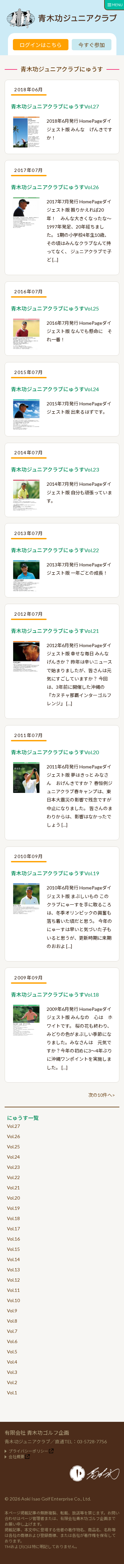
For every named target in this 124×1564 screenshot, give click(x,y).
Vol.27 (13, 1126)
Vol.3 (12, 1372)
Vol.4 (12, 1362)
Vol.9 (12, 1310)
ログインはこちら (41, 45)
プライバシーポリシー (28, 1451)
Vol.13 (13, 1269)
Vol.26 (13, 1136)
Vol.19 (13, 1208)
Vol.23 (13, 1167)
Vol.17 (13, 1228)
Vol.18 (13, 1218)
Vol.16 (13, 1239)
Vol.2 (12, 1382)
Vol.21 (13, 1187)
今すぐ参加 (91, 45)
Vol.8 (12, 1321)
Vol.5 (12, 1351)
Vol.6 (12, 1341)
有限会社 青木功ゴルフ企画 (37, 1432)
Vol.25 (13, 1146)
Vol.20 (13, 1198)
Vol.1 (12, 1392)
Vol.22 (13, 1177)
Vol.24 (13, 1157)
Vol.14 (13, 1259)
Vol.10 (13, 1300)
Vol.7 (12, 1331)
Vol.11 (13, 1290)
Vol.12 (13, 1280)
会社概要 (16, 1456)
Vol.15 (13, 1249)
